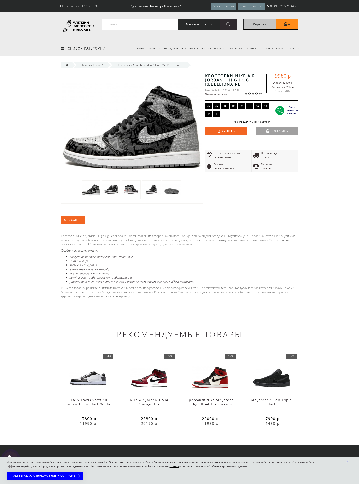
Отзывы (267, 48)
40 (241, 105)
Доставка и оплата (184, 48)
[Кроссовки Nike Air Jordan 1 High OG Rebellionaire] (91, 189)
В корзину (279, 131)
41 (249, 105)
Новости (252, 48)
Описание (73, 220)
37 (216, 105)
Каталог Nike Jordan (152, 48)
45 (216, 114)
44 (208, 114)
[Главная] (66, 65)
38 (225, 105)
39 (233, 105)
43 (265, 105)
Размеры (236, 48)
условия (174, 466)
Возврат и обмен (214, 48)
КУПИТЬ (228, 131)
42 (257, 105)
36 (208, 105)
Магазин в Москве (289, 48)
